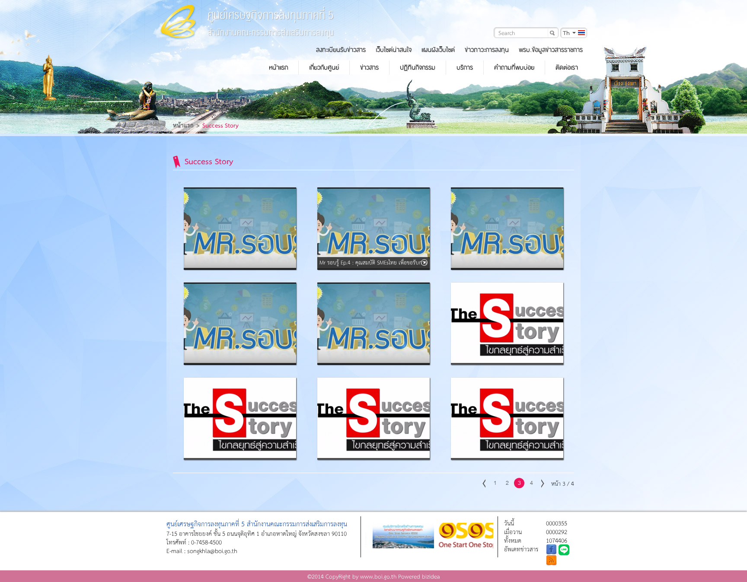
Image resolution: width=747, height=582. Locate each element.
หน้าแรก (278, 67)
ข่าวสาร (369, 67)
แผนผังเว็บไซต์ (438, 49)
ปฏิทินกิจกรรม (417, 67)
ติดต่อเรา (566, 67)
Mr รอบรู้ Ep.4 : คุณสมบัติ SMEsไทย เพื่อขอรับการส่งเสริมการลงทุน (373, 268)
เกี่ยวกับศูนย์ (324, 67)
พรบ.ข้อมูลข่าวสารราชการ (551, 49)
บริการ (464, 67)
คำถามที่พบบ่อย (514, 67)
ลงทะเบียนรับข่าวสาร (341, 49)
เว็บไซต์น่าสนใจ (394, 49)
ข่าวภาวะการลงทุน (487, 49)
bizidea (431, 576)
